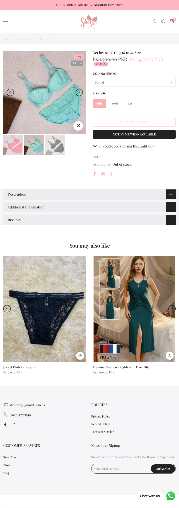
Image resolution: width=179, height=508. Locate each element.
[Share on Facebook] (95, 174)
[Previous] (10, 92)
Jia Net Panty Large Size (19, 367)
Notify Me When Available (134, 134)
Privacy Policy (100, 416)
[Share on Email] (103, 174)
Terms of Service (102, 432)
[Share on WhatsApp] (111, 174)
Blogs (7, 465)
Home (7, 39)
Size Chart (10, 457)
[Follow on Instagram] (13, 424)
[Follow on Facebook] (5, 424)
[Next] (79, 92)
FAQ (6, 473)
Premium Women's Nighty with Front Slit (121, 367)
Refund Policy (100, 424)
